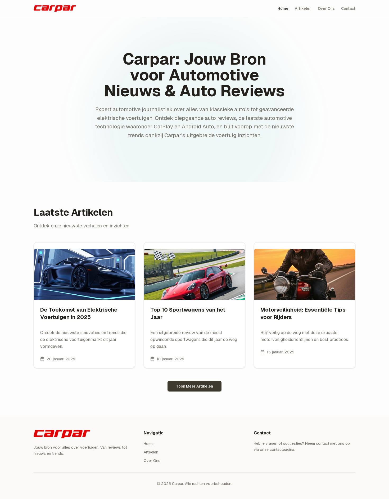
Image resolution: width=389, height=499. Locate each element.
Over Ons (326, 8)
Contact (348, 8)
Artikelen (303, 8)
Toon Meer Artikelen (194, 386)
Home (283, 8)
